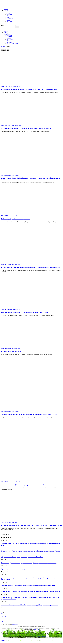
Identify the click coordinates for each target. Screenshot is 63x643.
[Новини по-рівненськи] (20, 6)
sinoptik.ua (15, 624)
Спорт (8, 20)
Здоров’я (9, 17)
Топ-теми (9, 14)
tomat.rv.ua (36, 629)
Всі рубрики (7, 13)
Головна (6, 9)
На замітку (9, 21)
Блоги (5, 11)
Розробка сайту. (5, 640)
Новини (6, 10)
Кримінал (9, 16)
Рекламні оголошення (12, 22)
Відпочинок (10, 18)
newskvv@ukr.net (41, 636)
